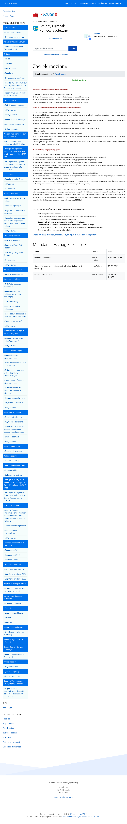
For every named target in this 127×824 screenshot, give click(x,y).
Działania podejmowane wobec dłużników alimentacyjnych (14, 373)
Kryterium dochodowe (14, 403)
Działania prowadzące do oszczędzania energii (14, 589)
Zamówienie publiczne (14, 613)
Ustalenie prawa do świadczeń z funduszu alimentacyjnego (12, 390)
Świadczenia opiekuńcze (15, 321)
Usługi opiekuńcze (12, 129)
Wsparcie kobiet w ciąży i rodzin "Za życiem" (14, 339)
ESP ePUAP (7, 708)
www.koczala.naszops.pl (63, 797)
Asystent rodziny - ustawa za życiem (15, 211)
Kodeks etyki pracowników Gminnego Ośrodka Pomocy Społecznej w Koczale (15, 85)
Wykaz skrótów (11, 666)
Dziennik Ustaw (9, 11)
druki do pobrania (12, 437)
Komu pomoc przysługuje (15, 119)
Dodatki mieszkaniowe (14, 417)
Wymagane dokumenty (14, 124)
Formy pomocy (11, 114)
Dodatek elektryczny (13, 451)
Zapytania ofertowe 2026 (15, 579)
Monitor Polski (8, 16)
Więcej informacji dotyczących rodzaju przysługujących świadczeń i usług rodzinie (65, 235)
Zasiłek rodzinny (11, 301)
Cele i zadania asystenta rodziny (14, 199)
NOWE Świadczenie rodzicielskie (12, 285)
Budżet (8, 618)
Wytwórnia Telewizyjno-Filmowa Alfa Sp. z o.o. (81, 816)
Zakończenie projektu (13, 475)
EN (71, 3)
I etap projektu (11, 470)
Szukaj (73, 48)
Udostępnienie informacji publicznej (14, 633)
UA (66, 3)
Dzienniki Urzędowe (13, 603)
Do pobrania (10, 189)
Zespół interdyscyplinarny (15, 526)
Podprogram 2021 (12, 550)
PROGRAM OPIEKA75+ (14, 274)
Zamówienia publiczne (87, 3)
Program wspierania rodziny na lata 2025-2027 (14, 142)
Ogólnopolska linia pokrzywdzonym (11, 531)
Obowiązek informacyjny (15, 37)
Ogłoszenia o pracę (12, 676)
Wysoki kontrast (115, 3)
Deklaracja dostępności (12, 747)
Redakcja (6, 719)
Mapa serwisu (8, 723)
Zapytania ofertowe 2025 (15, 574)
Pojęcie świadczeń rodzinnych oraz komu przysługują (12, 294)
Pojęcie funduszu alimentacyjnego (11, 356)
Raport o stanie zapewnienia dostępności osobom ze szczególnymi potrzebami (14, 692)
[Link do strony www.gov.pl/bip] (37, 14)
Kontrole (8, 622)
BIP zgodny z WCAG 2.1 (78, 814)
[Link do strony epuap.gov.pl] (49, 14)
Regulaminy (9, 73)
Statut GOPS (10, 68)
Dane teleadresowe (13, 32)
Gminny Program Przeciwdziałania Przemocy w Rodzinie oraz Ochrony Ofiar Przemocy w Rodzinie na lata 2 (15, 515)
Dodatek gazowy (12, 460)
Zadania (8, 63)
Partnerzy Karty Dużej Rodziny (13, 253)
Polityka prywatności (11, 742)
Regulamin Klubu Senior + (15, 179)
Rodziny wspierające (13, 205)
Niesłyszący (102, 3)
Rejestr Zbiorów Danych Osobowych (14, 655)
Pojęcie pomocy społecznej (15, 105)
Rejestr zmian (8, 728)
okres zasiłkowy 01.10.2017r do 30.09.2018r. (15, 364)
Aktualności (9, 184)
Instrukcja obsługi (10, 733)
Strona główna (11, 3)
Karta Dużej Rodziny (13, 240)
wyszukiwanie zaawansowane (56, 54)
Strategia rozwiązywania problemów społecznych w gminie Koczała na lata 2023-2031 (14, 165)
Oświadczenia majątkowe (15, 78)
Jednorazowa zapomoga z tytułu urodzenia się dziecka (15, 315)
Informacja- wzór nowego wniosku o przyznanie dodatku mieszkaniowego (15, 429)
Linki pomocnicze (11, 560)
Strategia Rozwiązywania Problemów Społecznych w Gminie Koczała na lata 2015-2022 (15, 496)
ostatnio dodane (55, 38)
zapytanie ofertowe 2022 (15, 569)
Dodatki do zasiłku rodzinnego (12, 307)
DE (75, 3)
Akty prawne (10, 110)
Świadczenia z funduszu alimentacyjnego (14, 381)
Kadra (7, 59)
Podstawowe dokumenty (15, 398)
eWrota (97, 34)
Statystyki (7, 737)
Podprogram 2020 (12, 555)
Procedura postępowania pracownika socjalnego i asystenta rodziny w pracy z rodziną (15, 222)
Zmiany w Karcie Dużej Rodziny (13, 246)
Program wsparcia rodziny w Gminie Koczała (15, 94)
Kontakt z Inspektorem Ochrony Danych (13, 47)
